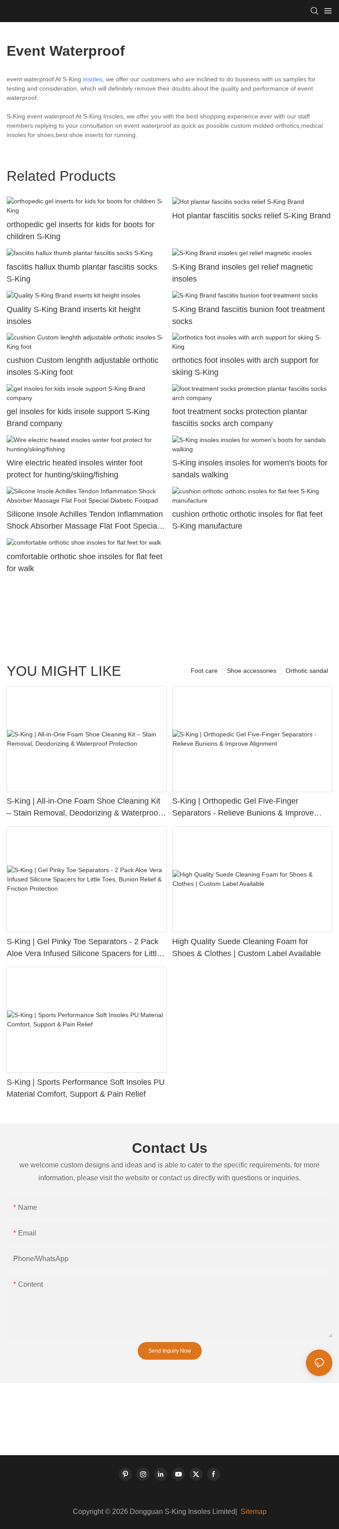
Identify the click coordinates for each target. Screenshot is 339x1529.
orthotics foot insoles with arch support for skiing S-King (245, 366)
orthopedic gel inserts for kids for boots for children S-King (80, 230)
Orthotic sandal (307, 670)
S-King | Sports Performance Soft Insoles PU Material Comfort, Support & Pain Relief (86, 1088)
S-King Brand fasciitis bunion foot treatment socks (248, 315)
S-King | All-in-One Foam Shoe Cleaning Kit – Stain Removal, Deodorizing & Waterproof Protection (83, 808)
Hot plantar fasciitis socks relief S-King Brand (251, 215)
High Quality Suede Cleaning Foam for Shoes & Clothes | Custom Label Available (246, 947)
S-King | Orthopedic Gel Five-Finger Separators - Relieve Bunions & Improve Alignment (243, 808)
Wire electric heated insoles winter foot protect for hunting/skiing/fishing (75, 468)
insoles (92, 79)
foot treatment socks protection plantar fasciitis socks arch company (239, 417)
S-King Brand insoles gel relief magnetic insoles (242, 273)
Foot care (204, 670)
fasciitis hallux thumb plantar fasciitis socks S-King (82, 273)
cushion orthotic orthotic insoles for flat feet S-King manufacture (247, 520)
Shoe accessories (251, 670)
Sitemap (253, 1511)
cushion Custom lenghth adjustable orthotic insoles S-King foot (82, 366)
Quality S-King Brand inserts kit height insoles (73, 315)
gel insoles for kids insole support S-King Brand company (78, 417)
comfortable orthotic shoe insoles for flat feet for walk (84, 562)
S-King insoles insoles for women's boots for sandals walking (250, 468)
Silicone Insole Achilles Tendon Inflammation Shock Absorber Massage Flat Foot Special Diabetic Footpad (85, 521)
